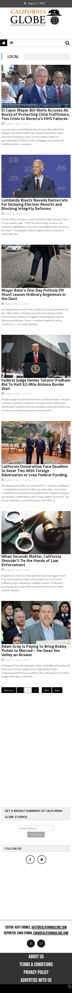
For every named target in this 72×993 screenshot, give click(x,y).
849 (47, 690)
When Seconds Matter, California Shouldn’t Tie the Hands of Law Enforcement (31, 560)
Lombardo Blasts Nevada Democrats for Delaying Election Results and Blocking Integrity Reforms (34, 204)
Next (57, 690)
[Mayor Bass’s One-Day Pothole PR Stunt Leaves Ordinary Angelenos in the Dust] (36, 266)
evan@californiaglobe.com (50, 933)
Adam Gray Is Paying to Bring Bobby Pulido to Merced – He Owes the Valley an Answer (33, 650)
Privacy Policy (36, 972)
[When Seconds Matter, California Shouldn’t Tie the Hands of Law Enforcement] (36, 532)
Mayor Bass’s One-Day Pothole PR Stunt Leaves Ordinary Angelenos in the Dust (33, 294)
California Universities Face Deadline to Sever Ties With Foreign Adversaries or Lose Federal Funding (34, 470)
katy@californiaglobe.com (49, 927)
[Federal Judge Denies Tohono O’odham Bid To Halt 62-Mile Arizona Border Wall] (36, 356)
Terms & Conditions (36, 964)
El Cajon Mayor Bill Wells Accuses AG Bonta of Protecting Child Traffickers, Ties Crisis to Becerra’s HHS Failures (35, 114)
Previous (8, 690)
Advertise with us (36, 980)
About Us (36, 957)
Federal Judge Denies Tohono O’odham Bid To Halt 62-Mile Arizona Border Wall (35, 384)
